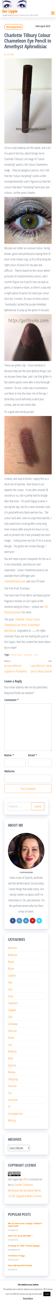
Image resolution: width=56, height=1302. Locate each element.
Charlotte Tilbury (16, 654)
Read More (28, 1298)
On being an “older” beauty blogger (24, 1245)
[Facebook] (13, 921)
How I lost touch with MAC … (20, 1235)
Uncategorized (13, 27)
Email (32, 755)
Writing (12, 1120)
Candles (12, 975)
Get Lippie (9, 11)
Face (10, 989)
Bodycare (12, 954)
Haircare (12, 1031)
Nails (10, 1058)
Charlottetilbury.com (14, 581)
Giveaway (13, 1024)
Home (11, 1037)
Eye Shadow (28, 654)
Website (9, 771)
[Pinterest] (32, 921)
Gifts (10, 1017)
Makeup (12, 1051)
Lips (10, 1044)
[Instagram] (19, 921)
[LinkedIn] (26, 921)
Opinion (12, 1065)
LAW (24, 1179)
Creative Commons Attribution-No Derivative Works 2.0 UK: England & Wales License (24, 1190)
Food (10, 996)
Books (11, 961)
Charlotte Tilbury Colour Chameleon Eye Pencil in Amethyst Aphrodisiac (22, 625)
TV (9, 1106)
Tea (10, 1093)
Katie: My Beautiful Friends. (20, 1265)
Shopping (13, 1079)
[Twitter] (39, 921)
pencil (36, 654)
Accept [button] (47, 1294)
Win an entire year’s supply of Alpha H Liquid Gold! (25, 1224)
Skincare (12, 1086)
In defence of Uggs (16, 1255)
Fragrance (13, 1003)
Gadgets (12, 1010)
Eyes (10, 982)
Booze (11, 968)
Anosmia (12, 948)
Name (9, 755)
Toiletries (13, 1100)
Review (11, 1072)
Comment (11, 700)
